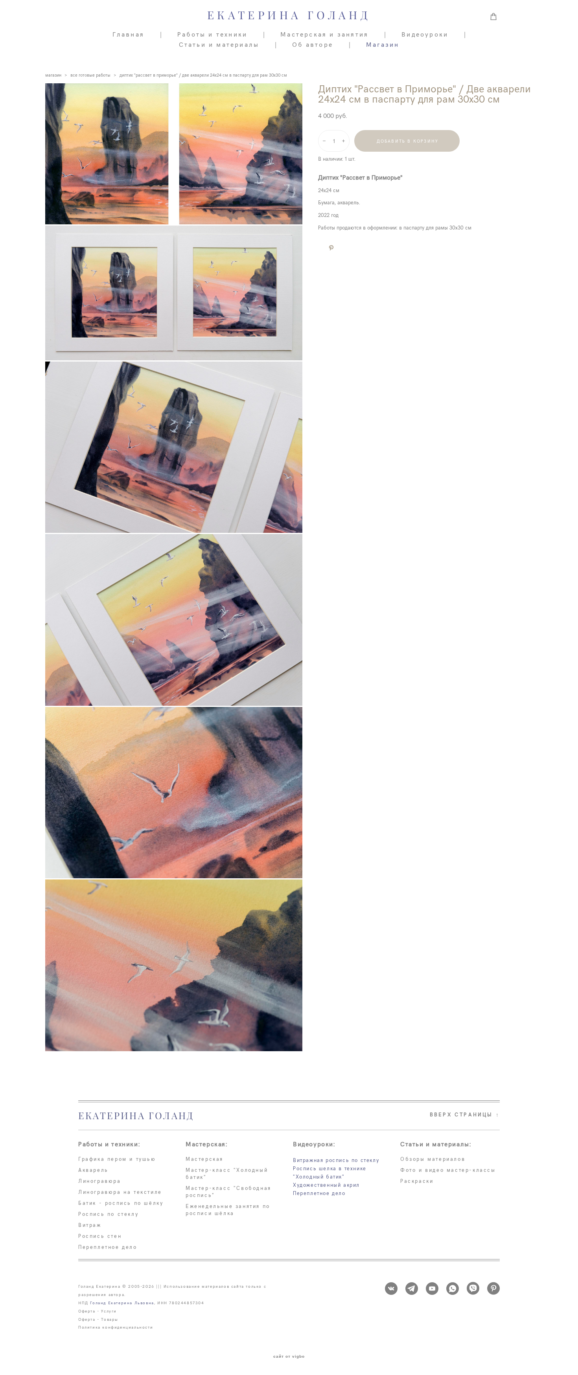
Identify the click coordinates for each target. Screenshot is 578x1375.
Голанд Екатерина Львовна (122, 1302)
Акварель (93, 1169)
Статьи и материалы (219, 44)
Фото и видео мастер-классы (448, 1169)
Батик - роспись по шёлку (120, 1202)
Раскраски (416, 1180)
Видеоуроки (424, 34)
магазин (53, 75)
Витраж (89, 1224)
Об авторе (312, 44)
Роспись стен (99, 1235)
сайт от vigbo (289, 1356)
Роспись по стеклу (108, 1213)
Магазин (382, 44)
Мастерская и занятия (324, 34)
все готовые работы (90, 75)
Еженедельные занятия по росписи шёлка (228, 1209)
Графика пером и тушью (117, 1158)
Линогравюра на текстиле (120, 1191)
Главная (128, 34)
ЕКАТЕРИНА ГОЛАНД (289, 15)
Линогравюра (99, 1180)
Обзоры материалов (432, 1158)
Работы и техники (212, 34)
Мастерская (204, 1158)
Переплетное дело (107, 1246)
